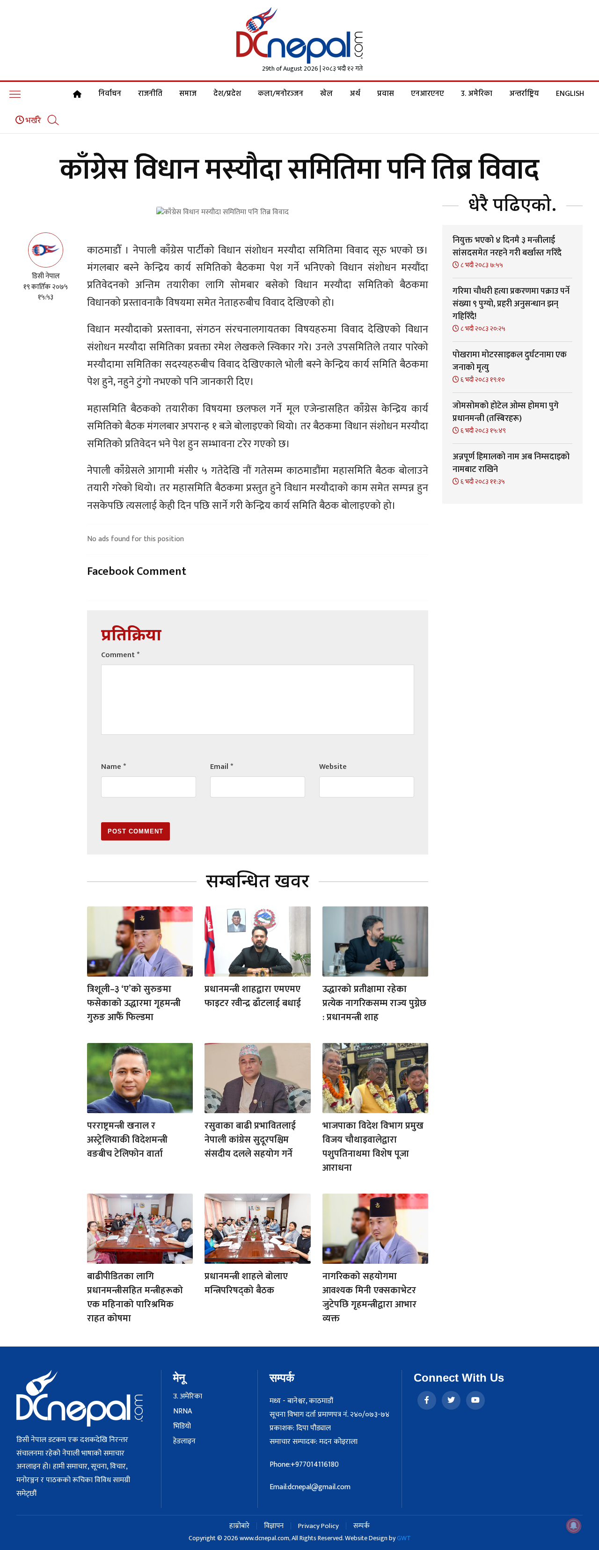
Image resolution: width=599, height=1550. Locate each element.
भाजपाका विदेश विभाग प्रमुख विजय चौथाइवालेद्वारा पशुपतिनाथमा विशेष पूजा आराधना (373, 1147)
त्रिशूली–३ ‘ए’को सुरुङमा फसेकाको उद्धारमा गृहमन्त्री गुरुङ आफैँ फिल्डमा (134, 1003)
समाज (188, 94)
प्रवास (385, 94)
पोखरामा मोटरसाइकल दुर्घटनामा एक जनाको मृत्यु (510, 361)
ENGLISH (570, 94)
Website (333, 767)
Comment (120, 655)
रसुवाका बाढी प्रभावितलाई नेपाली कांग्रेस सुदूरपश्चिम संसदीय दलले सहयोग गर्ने (250, 1140)
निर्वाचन (109, 94)
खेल (326, 94)
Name (113, 767)
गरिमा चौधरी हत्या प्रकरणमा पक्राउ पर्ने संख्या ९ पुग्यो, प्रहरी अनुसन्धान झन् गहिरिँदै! (511, 304)
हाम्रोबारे (239, 1525)
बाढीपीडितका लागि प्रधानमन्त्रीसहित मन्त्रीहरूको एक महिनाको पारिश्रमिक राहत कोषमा (135, 1297)
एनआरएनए (427, 94)
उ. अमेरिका (476, 94)
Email (221, 767)
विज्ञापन (274, 1525)
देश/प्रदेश (227, 94)
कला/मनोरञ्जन (280, 94)
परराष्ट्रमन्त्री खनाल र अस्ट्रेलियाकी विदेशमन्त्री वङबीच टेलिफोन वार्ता (127, 1140)
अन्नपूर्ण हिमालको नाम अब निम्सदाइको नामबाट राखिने (511, 463)
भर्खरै (32, 121)
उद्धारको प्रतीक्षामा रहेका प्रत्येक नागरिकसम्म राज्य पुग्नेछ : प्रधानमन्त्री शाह (374, 1003)
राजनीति (150, 94)
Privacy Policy (318, 1525)
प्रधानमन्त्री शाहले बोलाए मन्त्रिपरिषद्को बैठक (246, 1283)
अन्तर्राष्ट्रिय (524, 94)
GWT (404, 1538)
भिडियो (182, 1426)
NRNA (182, 1411)
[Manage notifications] (573, 1525)
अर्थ (355, 94)
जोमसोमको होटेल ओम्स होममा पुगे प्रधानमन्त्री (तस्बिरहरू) (506, 412)
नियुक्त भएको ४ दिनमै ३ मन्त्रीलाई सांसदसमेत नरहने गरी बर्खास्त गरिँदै (507, 246)
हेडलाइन (184, 1441)
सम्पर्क (361, 1525)
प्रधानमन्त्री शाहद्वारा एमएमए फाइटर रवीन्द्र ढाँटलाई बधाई (253, 996)
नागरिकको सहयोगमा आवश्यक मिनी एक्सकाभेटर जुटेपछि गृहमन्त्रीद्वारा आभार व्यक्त (369, 1297)
